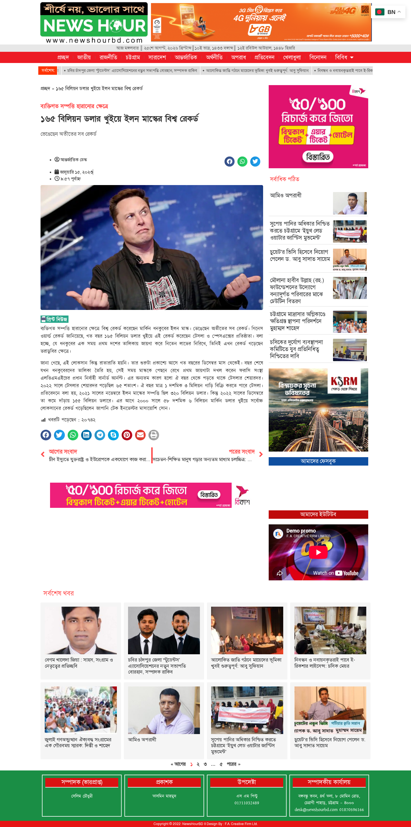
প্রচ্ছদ (63, 57)
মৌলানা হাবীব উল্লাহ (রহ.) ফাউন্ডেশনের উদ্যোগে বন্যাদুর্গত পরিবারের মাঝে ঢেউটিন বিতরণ (297, 291)
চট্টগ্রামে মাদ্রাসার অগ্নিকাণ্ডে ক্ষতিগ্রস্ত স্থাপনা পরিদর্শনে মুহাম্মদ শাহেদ (297, 321)
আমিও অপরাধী (285, 195)
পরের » (233, 764)
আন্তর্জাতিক (186, 57)
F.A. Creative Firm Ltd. (241, 824)
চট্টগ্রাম (133, 57)
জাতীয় (84, 57)
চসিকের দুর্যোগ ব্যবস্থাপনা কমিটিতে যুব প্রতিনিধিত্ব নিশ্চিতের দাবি (296, 349)
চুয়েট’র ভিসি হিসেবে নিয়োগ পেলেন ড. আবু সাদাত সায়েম (300, 255)
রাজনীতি (108, 57)
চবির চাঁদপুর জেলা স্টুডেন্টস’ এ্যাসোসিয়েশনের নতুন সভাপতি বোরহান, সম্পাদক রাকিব (101, 70)
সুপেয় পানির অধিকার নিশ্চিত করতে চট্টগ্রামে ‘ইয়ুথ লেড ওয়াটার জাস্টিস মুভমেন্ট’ (300, 230)
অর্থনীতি (214, 57)
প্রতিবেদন (265, 57)
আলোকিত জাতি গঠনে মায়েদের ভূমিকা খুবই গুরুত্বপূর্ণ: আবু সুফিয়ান (226, 70)
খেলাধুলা (292, 57)
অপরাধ (238, 57)
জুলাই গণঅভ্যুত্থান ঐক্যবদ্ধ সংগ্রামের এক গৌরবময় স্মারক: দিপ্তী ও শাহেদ (78, 742)
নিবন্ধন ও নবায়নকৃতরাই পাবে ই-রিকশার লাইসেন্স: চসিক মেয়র (333, 70)
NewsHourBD (192, 824)
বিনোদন (318, 57)
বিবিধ (341, 57)
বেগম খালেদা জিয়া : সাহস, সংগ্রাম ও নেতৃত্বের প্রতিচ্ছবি (79, 663)
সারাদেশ (157, 57)
